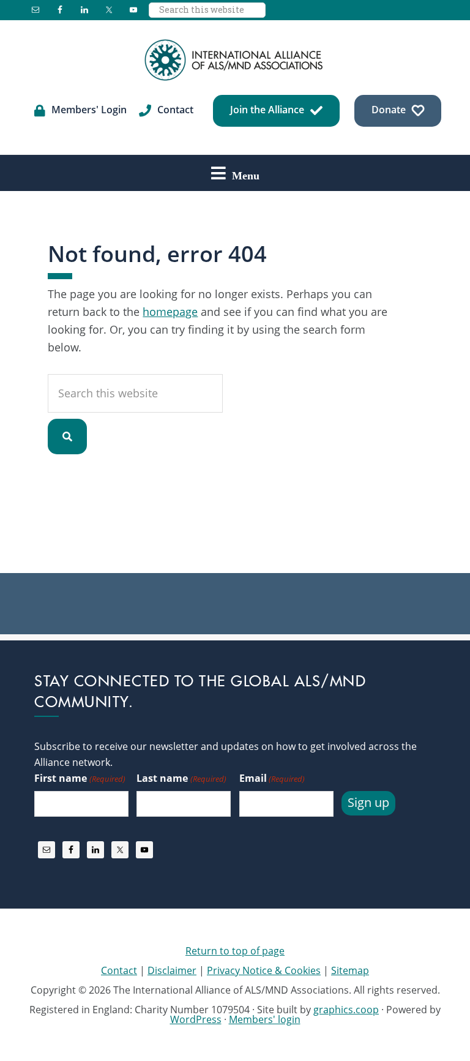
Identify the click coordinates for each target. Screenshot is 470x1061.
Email (272, 778)
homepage (170, 311)
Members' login (264, 1019)
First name (79, 778)
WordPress (196, 1019)
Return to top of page (235, 951)
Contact (119, 970)
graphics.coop (346, 1009)
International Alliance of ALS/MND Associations (235, 60)
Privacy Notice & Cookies (264, 970)
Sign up (368, 802)
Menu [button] (245, 175)
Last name (181, 778)
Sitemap (350, 970)
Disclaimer (171, 970)
